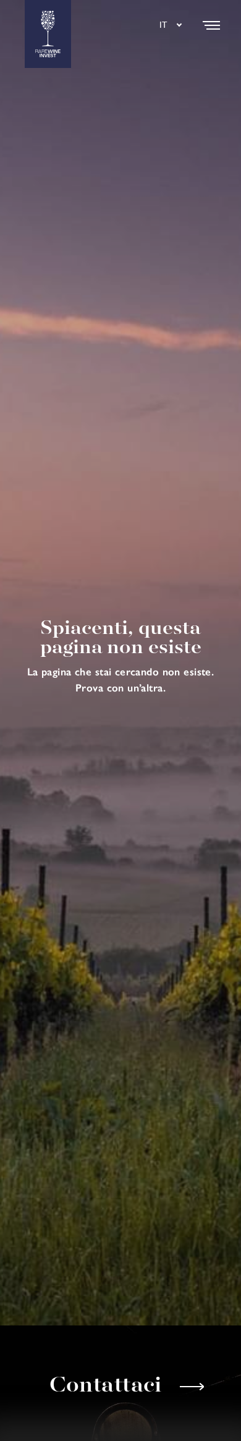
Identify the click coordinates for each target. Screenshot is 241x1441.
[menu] (211, 25)
